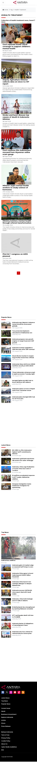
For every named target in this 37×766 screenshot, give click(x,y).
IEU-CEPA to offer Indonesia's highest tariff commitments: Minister (22, 452)
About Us (4, 744)
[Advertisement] (18, 296)
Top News (5, 532)
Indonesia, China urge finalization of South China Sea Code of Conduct (23, 468)
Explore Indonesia (7, 717)
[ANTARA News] (20, 2)
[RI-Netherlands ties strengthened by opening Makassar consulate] (6, 609)
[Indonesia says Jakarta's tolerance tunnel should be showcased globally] (6, 325)
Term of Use (5, 735)
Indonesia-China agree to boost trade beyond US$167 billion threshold (22, 575)
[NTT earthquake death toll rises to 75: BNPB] (6, 618)
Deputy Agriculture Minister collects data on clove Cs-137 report (16, 82)
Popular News (6, 317)
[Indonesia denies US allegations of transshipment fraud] (6, 626)
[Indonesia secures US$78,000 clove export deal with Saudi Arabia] (6, 593)
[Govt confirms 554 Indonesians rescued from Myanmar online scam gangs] (16, 139)
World (3, 711)
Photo (3, 723)
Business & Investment (8, 714)
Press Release (5, 726)
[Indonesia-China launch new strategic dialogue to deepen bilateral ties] (6, 584)
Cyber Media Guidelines (9, 747)
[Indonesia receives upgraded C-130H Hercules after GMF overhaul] (6, 350)
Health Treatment (20, 10)
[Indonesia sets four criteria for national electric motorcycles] (6, 634)
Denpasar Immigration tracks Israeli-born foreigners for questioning (21, 485)
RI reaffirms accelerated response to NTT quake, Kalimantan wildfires (23, 477)
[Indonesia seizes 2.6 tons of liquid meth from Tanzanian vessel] (6, 391)
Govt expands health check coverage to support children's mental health (16, 46)
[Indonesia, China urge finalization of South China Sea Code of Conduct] (6, 469)
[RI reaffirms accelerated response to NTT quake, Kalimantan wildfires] (6, 478)
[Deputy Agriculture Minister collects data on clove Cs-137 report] (16, 68)
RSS (2, 750)
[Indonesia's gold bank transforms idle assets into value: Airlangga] (6, 461)
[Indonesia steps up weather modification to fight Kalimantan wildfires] (18, 548)
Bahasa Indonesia (7, 732)
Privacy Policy (5, 738)
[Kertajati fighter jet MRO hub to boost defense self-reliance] (6, 383)
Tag (11, 10)
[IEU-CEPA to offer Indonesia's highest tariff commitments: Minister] (6, 452)
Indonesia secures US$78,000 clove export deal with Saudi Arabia (22, 592)
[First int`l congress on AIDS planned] (16, 243)
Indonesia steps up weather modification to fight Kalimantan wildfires (18, 559)
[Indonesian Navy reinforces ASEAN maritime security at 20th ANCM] (6, 366)
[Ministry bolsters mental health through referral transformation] (16, 210)
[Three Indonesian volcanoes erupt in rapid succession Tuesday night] (6, 375)
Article (3, 720)
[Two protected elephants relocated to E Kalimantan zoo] (6, 333)
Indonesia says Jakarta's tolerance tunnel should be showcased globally (23, 324)
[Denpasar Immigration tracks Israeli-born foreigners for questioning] (6, 486)
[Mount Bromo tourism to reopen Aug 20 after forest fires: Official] (6, 358)
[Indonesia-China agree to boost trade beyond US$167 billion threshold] (6, 576)
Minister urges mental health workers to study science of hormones (16, 188)
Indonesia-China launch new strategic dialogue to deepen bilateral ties (22, 583)
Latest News (5, 445)
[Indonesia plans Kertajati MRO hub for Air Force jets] (6, 399)
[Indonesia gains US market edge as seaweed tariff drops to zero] (6, 567)
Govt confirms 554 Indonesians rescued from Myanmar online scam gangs (17, 152)
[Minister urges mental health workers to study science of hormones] (16, 174)
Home (6, 10)
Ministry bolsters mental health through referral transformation (17, 222)
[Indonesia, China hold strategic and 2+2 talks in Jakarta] (6, 601)
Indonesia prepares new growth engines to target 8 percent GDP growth (23, 341)
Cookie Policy (5, 741)
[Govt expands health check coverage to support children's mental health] (16, 33)
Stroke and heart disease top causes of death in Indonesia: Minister (16, 117)
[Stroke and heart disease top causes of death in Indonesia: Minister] (16, 104)
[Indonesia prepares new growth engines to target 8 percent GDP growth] (6, 341)
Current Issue (5, 708)
